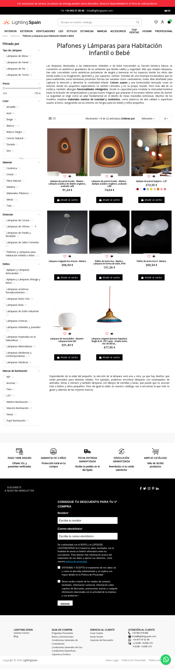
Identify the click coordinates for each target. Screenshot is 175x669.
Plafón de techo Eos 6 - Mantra (151, 261)
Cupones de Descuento (101, 640)
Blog (16, 636)
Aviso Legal (112, 660)
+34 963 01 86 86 (74, 10)
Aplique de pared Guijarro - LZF (151, 181)
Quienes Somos (21, 632)
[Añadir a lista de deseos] (65, 176)
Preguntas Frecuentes (62, 633)
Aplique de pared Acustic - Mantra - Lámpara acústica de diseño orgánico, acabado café (67, 184)
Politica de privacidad (133, 660)
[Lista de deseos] (156, 22)
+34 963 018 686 (140, 632)
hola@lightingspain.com (144, 636)
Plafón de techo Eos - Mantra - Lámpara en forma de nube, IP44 (109, 262)
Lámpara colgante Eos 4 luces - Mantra (67, 261)
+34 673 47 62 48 (140, 639)
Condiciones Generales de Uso (67, 647)
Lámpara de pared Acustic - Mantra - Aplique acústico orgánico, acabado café (109, 184)
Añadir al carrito (69, 199)
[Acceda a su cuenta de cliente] (162, 22)
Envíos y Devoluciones (62, 636)
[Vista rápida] (69, 176)
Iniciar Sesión (96, 636)
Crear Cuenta (96, 633)
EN (168, 10)
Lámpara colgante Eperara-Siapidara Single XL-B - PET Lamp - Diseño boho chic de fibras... (109, 341)
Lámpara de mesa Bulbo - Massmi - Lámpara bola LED (67, 339)
